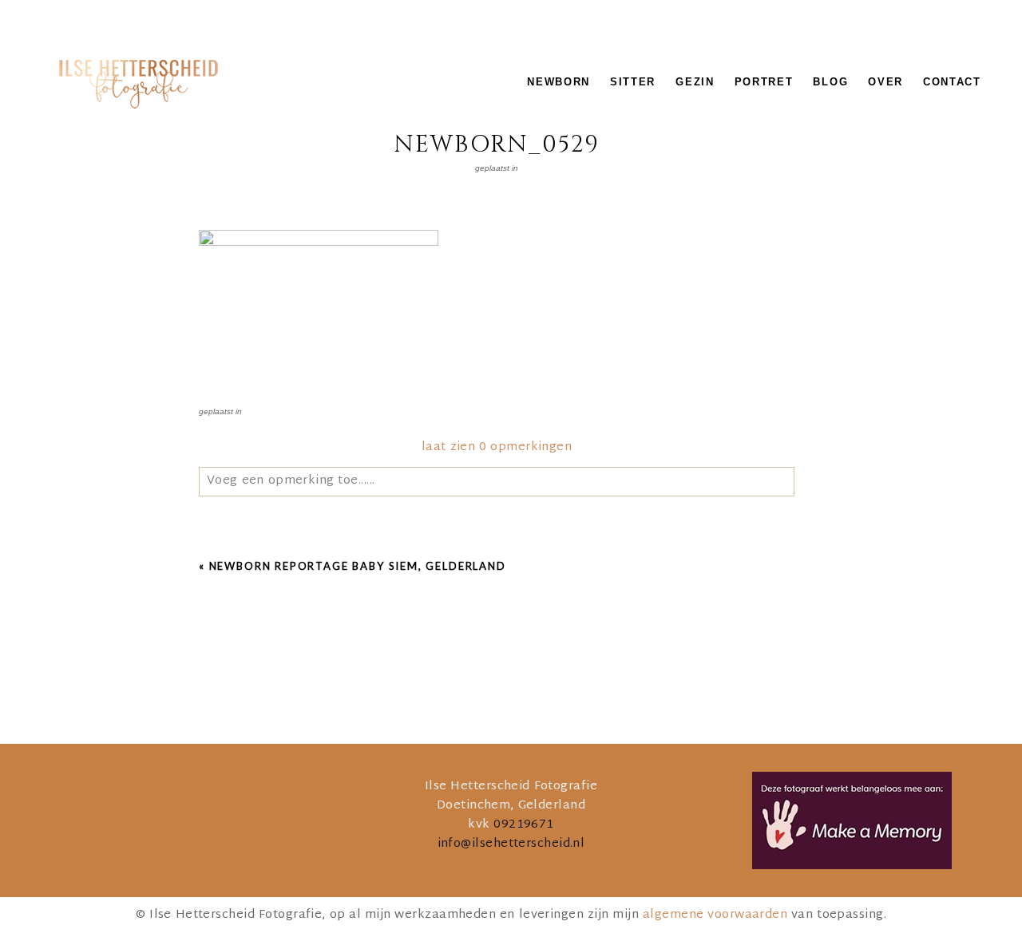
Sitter (633, 82)
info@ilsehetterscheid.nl (511, 844)
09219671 (523, 825)
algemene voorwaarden (715, 915)
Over (885, 82)
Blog (830, 82)
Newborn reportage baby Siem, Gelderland (357, 565)
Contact (952, 82)
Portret (764, 82)
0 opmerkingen (497, 447)
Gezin (694, 82)
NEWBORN (558, 82)
